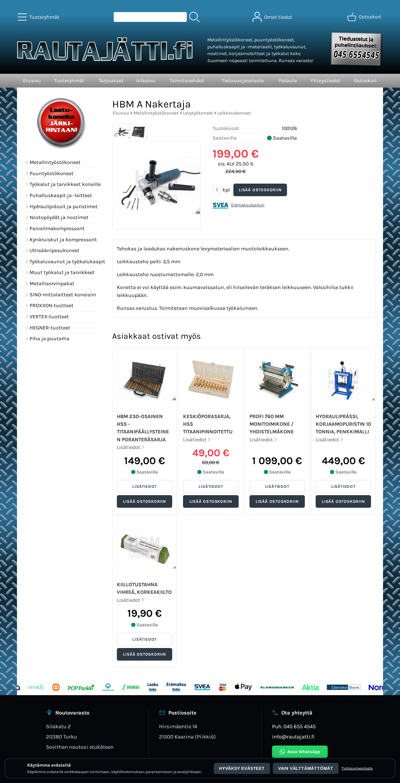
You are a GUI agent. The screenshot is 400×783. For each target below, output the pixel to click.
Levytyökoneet (198, 113)
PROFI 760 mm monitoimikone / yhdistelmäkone (271, 424)
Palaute (288, 80)
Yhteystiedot (325, 80)
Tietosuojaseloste (243, 80)
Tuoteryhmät (69, 80)
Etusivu (32, 80)
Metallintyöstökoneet (156, 113)
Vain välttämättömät (305, 768)
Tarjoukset (111, 80)
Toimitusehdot (187, 80)
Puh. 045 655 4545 (294, 726)
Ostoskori (365, 80)
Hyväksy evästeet (242, 768)
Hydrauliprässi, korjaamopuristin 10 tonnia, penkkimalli (343, 424)
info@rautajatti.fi (293, 737)
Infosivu (145, 80)
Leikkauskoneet (234, 113)
